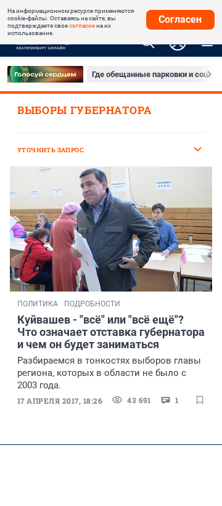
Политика (37, 304)
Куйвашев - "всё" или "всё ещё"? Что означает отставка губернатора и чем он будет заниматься (111, 332)
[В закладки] (200, 400)
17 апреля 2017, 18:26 (59, 401)
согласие (82, 25)
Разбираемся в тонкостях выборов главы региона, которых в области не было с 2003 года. (109, 373)
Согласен (180, 19)
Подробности (92, 304)
